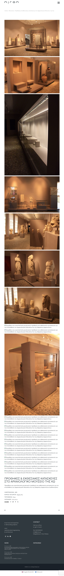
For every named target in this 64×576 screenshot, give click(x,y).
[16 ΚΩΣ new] (32, 458)
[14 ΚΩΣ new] (32, 463)
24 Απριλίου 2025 (7, 546)
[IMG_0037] (32, 374)
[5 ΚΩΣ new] (32, 472)
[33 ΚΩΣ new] (32, 445)
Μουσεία (15, 499)
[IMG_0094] (32, 326)
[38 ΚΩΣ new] (32, 436)
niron (29, 566)
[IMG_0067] (32, 331)
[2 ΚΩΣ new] (32, 75)
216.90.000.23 (38, 530)
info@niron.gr (37, 532)
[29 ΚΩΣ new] (32, 454)
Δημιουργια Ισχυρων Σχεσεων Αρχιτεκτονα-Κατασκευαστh (15, 554)
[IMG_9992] (32, 194)
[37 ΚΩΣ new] (32, 38)
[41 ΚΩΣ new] (32, 431)
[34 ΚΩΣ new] (32, 440)
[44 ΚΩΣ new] (32, 427)
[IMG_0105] (32, 268)
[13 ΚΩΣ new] (32, 467)
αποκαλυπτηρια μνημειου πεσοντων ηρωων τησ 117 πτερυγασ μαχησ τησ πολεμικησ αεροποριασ (16, 548)
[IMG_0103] (32, 306)
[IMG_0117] (32, 231)
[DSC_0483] (32, 422)
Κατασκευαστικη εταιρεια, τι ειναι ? (13, 558)
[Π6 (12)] (32, 135)
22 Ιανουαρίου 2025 (8, 557)
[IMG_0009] (32, 418)
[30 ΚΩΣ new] (32, 449)
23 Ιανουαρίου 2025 (8, 552)
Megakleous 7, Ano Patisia (40, 534)
